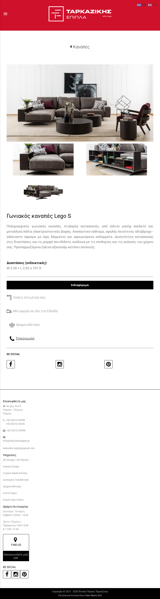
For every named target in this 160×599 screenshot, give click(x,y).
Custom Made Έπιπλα (15, 473)
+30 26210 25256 (15, 423)
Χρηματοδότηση (12, 486)
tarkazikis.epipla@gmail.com (19, 448)
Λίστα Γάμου (10, 493)
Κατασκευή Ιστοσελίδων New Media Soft (80, 595)
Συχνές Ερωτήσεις (13, 499)
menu (5, 14)
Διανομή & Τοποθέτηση (16, 479)
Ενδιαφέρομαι (80, 285)
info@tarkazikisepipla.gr (16, 440)
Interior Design (11, 466)
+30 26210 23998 (15, 420)
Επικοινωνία (25, 338)
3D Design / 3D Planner (16, 459)
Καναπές (81, 46)
